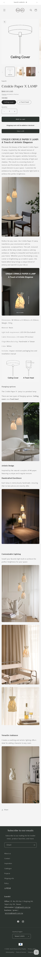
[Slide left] (2, 72)
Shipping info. (9, 878)
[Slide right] (38, 72)
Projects (7, 873)
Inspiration (8, 863)
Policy (6, 883)
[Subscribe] (34, 845)
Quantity (4, 107)
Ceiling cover (9, 102)
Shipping (4, 94)
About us (7, 853)
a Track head (24, 102)
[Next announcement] (37, 2)
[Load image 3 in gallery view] (31, 71)
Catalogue (7, 868)
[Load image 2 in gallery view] (20, 71)
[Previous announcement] (4, 2)
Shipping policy (32, 952)
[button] (4, 10)
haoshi (12, 949)
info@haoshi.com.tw (22, 907)
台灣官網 (7, 888)
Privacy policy (32, 949)
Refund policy (10, 952)
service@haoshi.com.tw (14, 913)
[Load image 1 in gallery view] (10, 71)
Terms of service (21, 952)
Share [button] (6, 810)
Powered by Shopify (20, 949)
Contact (7, 858)
